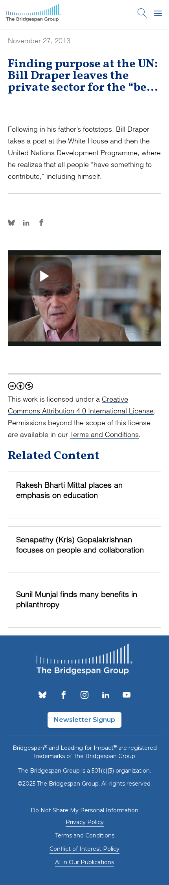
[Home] (33, 14)
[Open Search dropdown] (142, 14)
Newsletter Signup (84, 719)
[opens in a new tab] (42, 695)
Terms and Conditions (104, 434)
